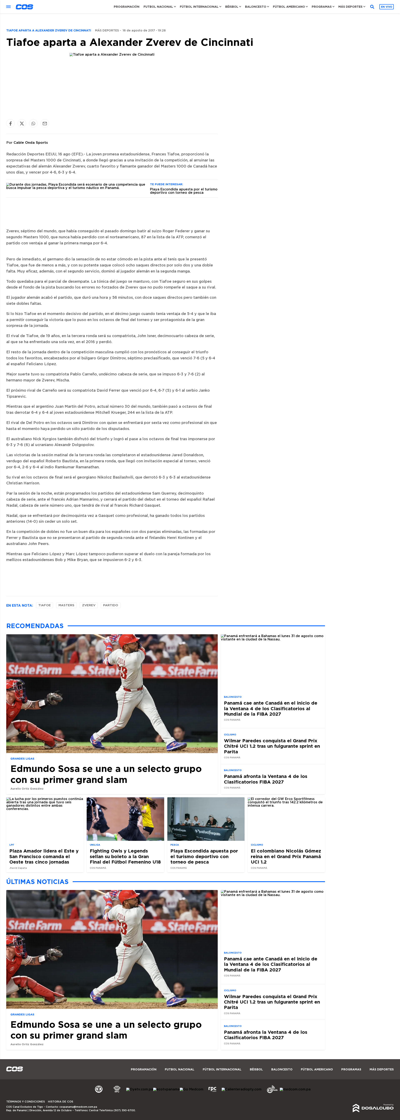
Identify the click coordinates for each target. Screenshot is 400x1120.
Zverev (88, 605)
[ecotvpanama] (166, 1089)
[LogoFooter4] (212, 1092)
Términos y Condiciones (25, 1101)
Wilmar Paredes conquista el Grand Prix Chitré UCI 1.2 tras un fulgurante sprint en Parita (272, 746)
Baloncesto (255, 6)
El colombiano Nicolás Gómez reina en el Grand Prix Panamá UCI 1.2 (286, 856)
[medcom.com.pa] (295, 1089)
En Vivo (386, 6)
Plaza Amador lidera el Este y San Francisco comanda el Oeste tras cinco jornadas (44, 856)
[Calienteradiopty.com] (241, 1089)
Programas (322, 6)
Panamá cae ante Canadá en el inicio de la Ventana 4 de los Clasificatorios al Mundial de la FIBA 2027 (270, 708)
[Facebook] (10, 123)
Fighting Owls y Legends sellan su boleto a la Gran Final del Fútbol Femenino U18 (125, 856)
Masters (66, 605)
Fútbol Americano (289, 6)
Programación (126, 6)
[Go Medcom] (191, 1089)
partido (110, 605)
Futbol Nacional (158, 6)
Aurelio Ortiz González (27, 788)
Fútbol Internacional (199, 6)
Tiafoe (44, 605)
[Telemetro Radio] (270, 1092)
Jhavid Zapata (18, 868)
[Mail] (45, 123)
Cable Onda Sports (31, 142)
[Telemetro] (99, 1092)
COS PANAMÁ (232, 720)
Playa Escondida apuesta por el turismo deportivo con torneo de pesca (184, 191)
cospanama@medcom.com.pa (78, 1107)
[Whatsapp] (33, 123)
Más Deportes (350, 6)
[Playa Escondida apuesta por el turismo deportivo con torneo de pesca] (76, 188)
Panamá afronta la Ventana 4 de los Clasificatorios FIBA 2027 (265, 779)
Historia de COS (60, 1101)
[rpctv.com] (117, 1092)
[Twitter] (22, 123)
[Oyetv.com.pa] (139, 1089)
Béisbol (231, 6)
